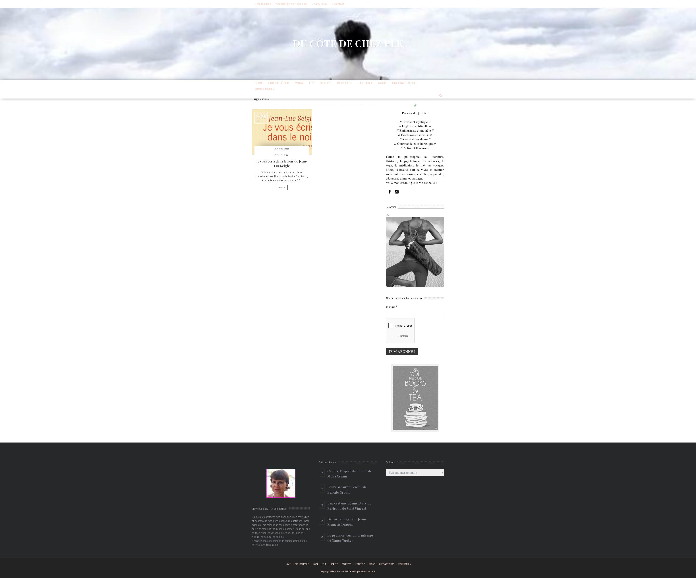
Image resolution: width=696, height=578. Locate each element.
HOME (258, 83)
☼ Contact (337, 3)
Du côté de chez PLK (348, 43)
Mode (382, 83)
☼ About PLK (319, 3)
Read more (281, 187)
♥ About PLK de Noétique (291, 3)
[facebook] (389, 192)
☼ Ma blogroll (262, 3)
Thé (311, 83)
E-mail (391, 306)
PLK (287, 154)
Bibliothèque (279, 83)
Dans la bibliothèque (282, 148)
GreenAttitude (404, 83)
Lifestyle (365, 83)
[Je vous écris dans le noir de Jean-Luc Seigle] (282, 132)
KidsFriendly (264, 89)
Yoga (299, 83)
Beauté (326, 83)
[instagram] (396, 192)
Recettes (344, 83)
